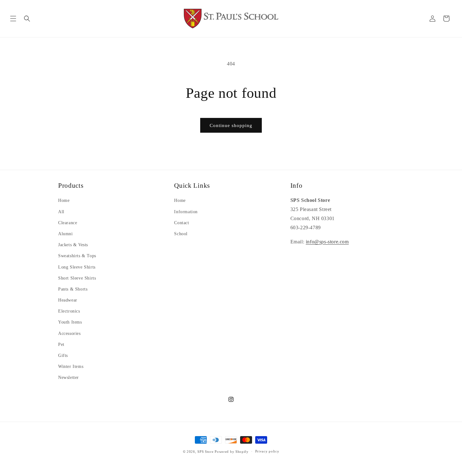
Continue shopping (231, 125)
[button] (13, 18)
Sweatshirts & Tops (77, 255)
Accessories (69, 333)
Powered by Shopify (232, 451)
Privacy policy (267, 451)
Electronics (69, 311)
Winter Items (70, 366)
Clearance (67, 222)
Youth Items (70, 322)
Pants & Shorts (72, 289)
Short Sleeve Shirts (77, 278)
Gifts (63, 355)
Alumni (65, 233)
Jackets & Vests (73, 244)
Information (186, 211)
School (181, 233)
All (61, 211)
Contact (181, 222)
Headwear (67, 300)
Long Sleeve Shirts (77, 267)
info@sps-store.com (327, 241)
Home (63, 200)
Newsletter (68, 377)
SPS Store (205, 451)
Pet (61, 344)
